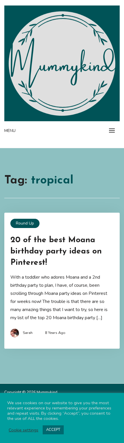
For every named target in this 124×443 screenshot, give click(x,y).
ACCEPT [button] (53, 429)
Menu (10, 130)
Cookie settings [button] (23, 430)
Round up (25, 223)
